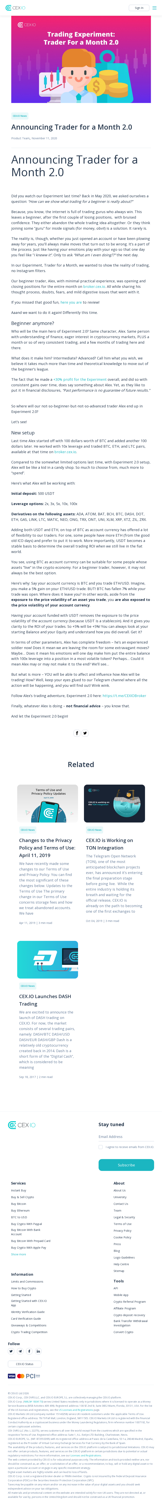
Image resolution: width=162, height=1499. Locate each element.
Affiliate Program (125, 1308)
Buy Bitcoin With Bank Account (25, 1232)
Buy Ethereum (20, 1210)
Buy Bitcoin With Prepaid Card (30, 1241)
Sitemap (119, 1271)
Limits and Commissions (27, 1281)
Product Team (20, 138)
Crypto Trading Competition (29, 1332)
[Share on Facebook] (76, 733)
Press (117, 1244)
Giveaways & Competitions (28, 1325)
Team (117, 1210)
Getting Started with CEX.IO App (29, 1303)
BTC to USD (19, 1217)
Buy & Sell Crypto (22, 1197)
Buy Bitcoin (18, 1204)
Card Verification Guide (26, 1318)
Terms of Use (123, 1224)
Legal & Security (124, 1217)
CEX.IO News (20, 116)
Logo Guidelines (124, 1257)
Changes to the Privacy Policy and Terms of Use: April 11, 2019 (47, 847)
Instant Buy (18, 1190)
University (120, 1197)
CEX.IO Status (24, 1364)
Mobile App (121, 1295)
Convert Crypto (124, 1332)
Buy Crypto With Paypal (26, 1224)
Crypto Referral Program (130, 1301)
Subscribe (126, 1165)
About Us (120, 1190)
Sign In (139, 8)
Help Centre (121, 1264)
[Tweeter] (85, 733)
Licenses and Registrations (86, 1455)
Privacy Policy (123, 1230)
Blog (117, 1251)
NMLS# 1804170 (33, 1401)
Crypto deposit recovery (129, 1315)
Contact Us (121, 1204)
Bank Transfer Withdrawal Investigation (131, 1323)
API (116, 1288)
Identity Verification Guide (28, 1312)
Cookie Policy (122, 1237)
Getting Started (21, 1295)
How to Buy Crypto (23, 1288)
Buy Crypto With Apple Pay (28, 1247)
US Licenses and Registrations (76, 1410)
